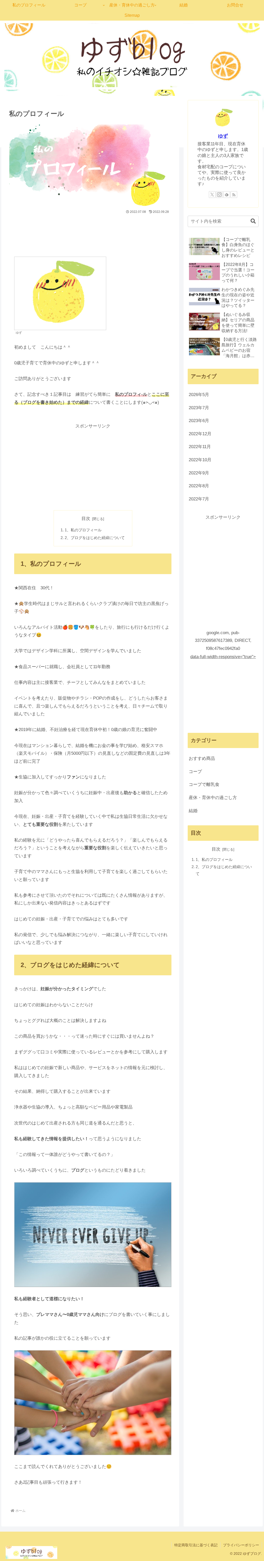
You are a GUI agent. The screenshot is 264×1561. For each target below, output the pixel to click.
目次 (85, 518)
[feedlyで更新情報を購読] (226, 194)
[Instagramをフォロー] (219, 194)
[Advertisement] (90, 231)
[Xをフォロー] (212, 194)
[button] (250, 221)
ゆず (223, 136)
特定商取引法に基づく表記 (196, 1545)
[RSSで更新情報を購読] (233, 194)
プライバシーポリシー (241, 1545)
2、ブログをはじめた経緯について (95, 537)
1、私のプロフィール (83, 530)
